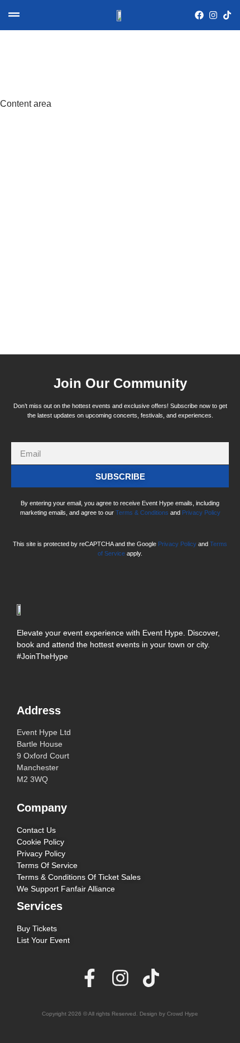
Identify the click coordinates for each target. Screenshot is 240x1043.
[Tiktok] (151, 978)
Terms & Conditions (142, 512)
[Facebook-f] (89, 978)
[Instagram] (120, 978)
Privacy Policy (201, 512)
